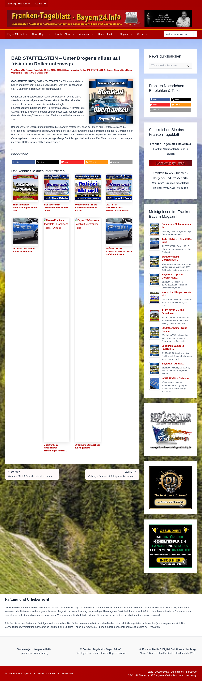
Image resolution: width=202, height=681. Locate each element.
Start (150, 671)
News (128, 70)
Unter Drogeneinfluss (41, 73)
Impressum (191, 671)
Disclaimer (177, 671)
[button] (28, 3)
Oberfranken (16, 73)
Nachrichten (119, 70)
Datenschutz (162, 671)
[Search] (195, 34)
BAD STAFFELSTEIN (96, 70)
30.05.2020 (61, 70)
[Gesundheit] (170, 546)
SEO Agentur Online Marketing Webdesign (173, 675)
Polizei (27, 73)
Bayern (110, 70)
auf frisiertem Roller (76, 70)
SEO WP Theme (137, 675)
